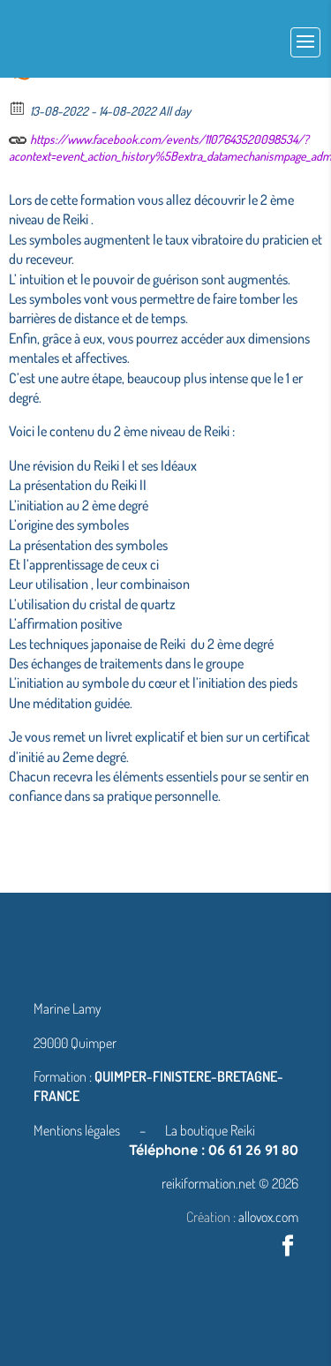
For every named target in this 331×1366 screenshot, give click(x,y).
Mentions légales (78, 1130)
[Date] (18, 107)
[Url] (18, 135)
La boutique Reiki (210, 1130)
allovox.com (268, 1217)
